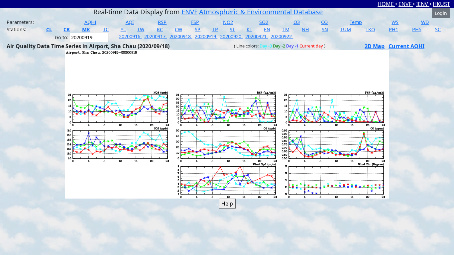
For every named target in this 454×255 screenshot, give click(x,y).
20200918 (181, 36)
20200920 (231, 36)
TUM (345, 29)
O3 (296, 22)
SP (197, 29)
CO (324, 22)
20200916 (130, 36)
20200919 (206, 36)
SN (325, 29)
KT (249, 29)
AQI (130, 22)
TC (106, 29)
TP (215, 29)
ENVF (405, 4)
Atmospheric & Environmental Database (261, 11)
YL (123, 29)
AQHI (90, 22)
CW (178, 29)
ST (232, 29)
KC (160, 29)
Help (227, 203)
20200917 (155, 36)
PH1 (393, 29)
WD (425, 22)
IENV (422, 4)
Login (441, 13)
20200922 (282, 36)
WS (395, 22)
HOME (386, 4)
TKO (370, 29)
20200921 (256, 36)
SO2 (263, 22)
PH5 (416, 29)
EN (267, 29)
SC (438, 29)
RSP (162, 22)
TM (286, 29)
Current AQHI (406, 46)
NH (305, 29)
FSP (195, 22)
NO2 (228, 22)
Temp (356, 22)
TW (140, 29)
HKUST (441, 4)
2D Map (375, 46)
